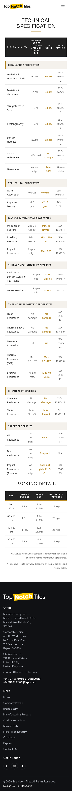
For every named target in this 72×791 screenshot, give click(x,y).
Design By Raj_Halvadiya (17, 785)
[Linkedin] (22, 766)
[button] (63, 7)
